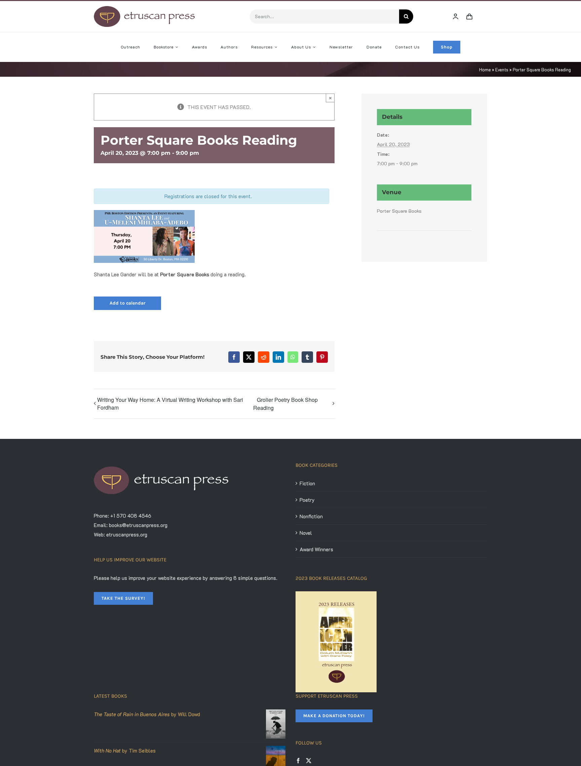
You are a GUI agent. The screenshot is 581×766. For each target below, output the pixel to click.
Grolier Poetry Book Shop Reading (285, 404)
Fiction (307, 483)
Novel (306, 532)
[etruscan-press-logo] (144, 8)
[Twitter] (308, 760)
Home (485, 69)
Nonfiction (311, 516)
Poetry (307, 499)
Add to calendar (128, 303)
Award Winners (316, 549)
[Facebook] (298, 760)
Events (501, 69)
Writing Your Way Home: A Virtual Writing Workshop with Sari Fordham (170, 403)
